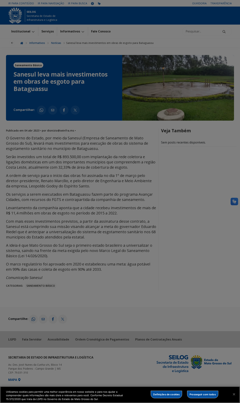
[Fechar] (234, 394)
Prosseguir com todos (203, 394)
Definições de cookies (166, 394)
